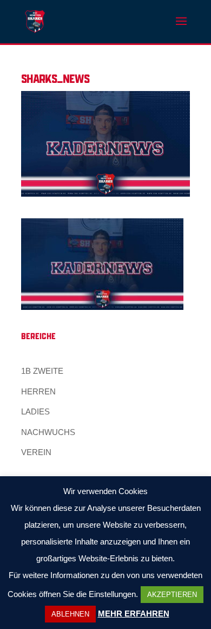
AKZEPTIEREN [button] (172, 595)
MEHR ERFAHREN (133, 613)
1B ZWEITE (42, 370)
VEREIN (36, 452)
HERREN (38, 391)
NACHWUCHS (48, 432)
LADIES (35, 411)
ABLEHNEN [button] (70, 614)
